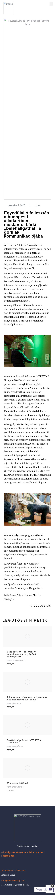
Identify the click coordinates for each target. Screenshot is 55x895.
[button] (51, 4)
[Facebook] (4, 863)
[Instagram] (9, 863)
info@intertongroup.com (13, 880)
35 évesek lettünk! (17, 783)
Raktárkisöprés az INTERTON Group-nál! (24, 741)
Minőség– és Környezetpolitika (17, 852)
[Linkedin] (15, 863)
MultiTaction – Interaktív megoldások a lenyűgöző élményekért (21, 654)
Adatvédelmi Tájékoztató (13, 870)
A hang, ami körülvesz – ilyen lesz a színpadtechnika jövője (27, 698)
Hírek (37, 205)
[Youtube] (20, 863)
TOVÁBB (10, 664)
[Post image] (27, 636)
